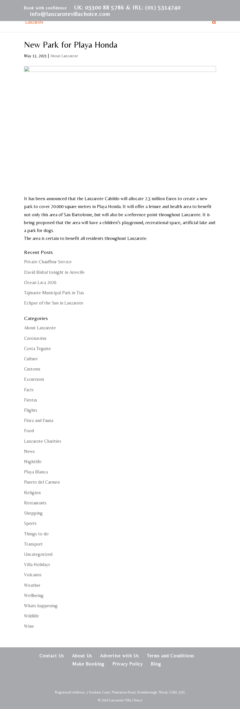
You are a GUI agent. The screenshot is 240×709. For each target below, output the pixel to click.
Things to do (36, 534)
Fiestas (30, 400)
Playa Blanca (36, 472)
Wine (29, 626)
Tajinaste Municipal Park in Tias (54, 292)
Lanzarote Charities (42, 441)
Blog (156, 664)
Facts (29, 389)
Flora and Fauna (38, 420)
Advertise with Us (119, 655)
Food (29, 430)
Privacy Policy (127, 664)
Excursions (34, 379)
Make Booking (88, 664)
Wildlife (31, 616)
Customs (32, 369)
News (29, 451)
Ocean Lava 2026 (40, 282)
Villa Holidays (37, 564)
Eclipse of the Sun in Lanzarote (53, 303)
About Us (82, 655)
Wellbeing (34, 595)
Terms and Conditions (170, 655)
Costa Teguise (37, 348)
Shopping (33, 513)
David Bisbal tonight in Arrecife (54, 272)
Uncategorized (38, 554)
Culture (31, 359)
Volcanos (33, 574)
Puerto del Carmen (42, 482)
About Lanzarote (64, 55)
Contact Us (52, 655)
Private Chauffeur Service (48, 261)
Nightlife (33, 461)
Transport (33, 544)
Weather (32, 585)
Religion (32, 492)
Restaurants (35, 503)
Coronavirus (35, 338)
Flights (30, 410)
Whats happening (41, 605)
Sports (30, 523)
